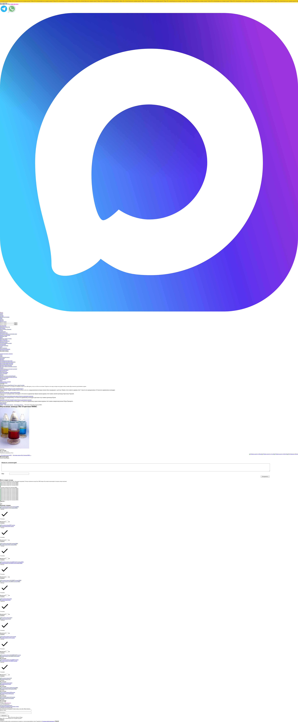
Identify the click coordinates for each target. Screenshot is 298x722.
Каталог (1, 312)
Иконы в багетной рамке (5, 340)
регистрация (4, 2)
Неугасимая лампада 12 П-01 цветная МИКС (9, 507)
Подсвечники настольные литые (6, 360)
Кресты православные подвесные (6, 364)
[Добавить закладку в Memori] (255, 454)
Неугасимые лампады (4, 350)
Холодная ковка (3, 325)
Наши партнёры (3, 403)
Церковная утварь (3, 336)
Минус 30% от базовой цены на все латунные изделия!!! (21, 1)
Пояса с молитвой (3, 373)
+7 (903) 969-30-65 (13, 4)
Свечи (1, 346)
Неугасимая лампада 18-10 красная (7, 698)
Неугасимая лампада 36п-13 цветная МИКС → (22, 455)
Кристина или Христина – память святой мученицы (10, 392)
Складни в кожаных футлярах (6, 343)
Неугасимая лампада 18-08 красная (7, 693)
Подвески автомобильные (5, 349)
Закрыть (2, 719)
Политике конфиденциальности (48, 721)
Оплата (1, 314)
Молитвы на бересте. (4, 378)
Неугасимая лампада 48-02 (5, 600)
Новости (1, 319)
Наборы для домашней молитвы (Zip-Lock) (8, 377)
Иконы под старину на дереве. (6, 338)
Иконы (1, 337)
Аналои (1, 330)
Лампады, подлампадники (5, 335)
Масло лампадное (3, 347)
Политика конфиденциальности (6, 705)
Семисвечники (3, 331)
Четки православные (4, 372)
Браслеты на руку (3, 371)
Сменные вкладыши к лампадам (6, 353)
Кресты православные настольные (6, 363)
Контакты (2, 320)
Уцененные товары (3, 382)
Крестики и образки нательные (6, 365)
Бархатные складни (3, 342)
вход (1, 2)
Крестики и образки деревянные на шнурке (8, 366)
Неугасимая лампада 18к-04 (5, 684)
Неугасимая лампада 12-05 (5, 679)
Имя (3, 473)
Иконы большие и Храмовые (5, 329)
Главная (1, 404)
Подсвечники (2, 328)
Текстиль (1, 374)
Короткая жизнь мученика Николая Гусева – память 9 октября (12, 385)
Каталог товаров (3, 321)
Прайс (1, 318)
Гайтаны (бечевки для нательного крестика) (8, 368)
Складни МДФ (3, 344)
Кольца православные (4, 370)
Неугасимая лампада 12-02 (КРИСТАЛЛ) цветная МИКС (11, 563)
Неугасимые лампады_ (19, 404)
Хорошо (57, 721)
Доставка (2, 315)
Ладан (1, 356)
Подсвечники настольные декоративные (7, 361)
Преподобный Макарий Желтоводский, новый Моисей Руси (11, 388)
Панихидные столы (3, 332)
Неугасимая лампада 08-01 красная (7, 526)
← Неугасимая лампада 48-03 (6, 455)
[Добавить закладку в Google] (268, 454)
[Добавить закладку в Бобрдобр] (280, 454)
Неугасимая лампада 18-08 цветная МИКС (8, 688)
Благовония (2, 358)
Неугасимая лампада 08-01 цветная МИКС (8, 544)
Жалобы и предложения (4, 317)
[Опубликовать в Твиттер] (292, 454)
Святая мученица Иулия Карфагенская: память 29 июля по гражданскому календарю (16, 396)
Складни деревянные (4, 345)
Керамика (2, 359)
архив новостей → (3, 402)
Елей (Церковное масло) (4, 357)
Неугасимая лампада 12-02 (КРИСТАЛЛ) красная (9, 656)
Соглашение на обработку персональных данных (9, 706)
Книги (1, 380)
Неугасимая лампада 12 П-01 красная (7, 637)
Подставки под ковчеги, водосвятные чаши (8, 333)
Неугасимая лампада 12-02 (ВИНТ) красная (8, 661)
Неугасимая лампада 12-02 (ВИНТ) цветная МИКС (10, 581)
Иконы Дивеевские (3, 339)
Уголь (1, 354)
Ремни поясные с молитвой (5, 381)
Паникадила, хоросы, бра (5, 326)
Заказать (4, 715)
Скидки (1, 313)
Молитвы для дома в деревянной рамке (8, 375)
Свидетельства (3, 379)
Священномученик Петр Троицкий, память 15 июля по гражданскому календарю (16, 399)
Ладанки (1, 367)
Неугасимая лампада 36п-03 (5, 618)
